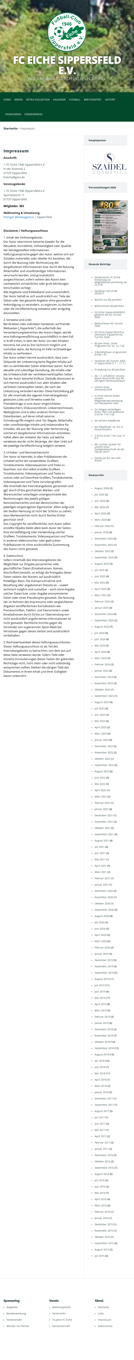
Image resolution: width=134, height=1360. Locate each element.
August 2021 (102, 840)
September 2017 (104, 1104)
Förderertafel (14, 1319)
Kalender (59, 99)
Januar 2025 (102, 607)
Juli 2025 (100, 570)
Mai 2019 (100, 997)
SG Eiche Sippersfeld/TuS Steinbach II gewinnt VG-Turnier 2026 (109, 334)
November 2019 (104, 966)
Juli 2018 (100, 1060)
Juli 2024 (100, 633)
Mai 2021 (100, 859)
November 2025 (104, 544)
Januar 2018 (102, 1092)
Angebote (12, 1307)
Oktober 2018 (102, 1042)
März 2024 (101, 658)
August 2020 (102, 916)
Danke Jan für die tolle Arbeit (108, 459)
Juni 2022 (100, 777)
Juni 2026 (100, 500)
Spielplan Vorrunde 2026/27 (106, 292)
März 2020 (101, 941)
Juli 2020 (100, 922)
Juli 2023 (100, 708)
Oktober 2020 (102, 903)
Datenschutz (105, 1326)
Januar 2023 (102, 740)
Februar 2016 (102, 1211)
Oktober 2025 (102, 551)
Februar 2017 (102, 1142)
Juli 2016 (100, 1180)
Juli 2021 (100, 846)
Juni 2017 (100, 1123)
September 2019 (104, 972)
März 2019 (101, 1010)
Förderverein (33, 114)
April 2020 (100, 935)
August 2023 (102, 702)
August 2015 (102, 1249)
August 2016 (102, 1174)
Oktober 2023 (102, 689)
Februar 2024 (102, 664)
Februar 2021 (102, 878)
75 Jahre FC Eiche (62, 1319)
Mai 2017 (100, 1130)
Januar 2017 (102, 1148)
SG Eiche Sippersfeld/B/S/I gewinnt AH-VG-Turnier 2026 (110, 315)
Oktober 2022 (102, 758)
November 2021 (104, 821)
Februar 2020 (102, 947)
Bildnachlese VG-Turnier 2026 (109, 325)
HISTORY (110, 99)
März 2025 (101, 595)
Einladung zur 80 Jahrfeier (110, 369)
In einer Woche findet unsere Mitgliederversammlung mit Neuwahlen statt (109, 399)
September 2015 (104, 1243)
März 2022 (101, 796)
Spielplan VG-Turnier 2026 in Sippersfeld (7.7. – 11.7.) (110, 362)
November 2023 (104, 683)
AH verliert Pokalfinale (107, 420)
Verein (18, 99)
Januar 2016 (102, 1218)
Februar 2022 (102, 802)
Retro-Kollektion (38, 99)
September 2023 (104, 695)
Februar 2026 (102, 526)
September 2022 (104, 765)
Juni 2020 (100, 928)
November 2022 (104, 752)
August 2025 (102, 563)
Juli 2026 (100, 494)
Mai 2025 (100, 582)
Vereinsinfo (58, 1313)
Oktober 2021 (102, 828)
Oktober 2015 (102, 1237)
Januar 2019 (102, 1023)
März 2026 (101, 519)
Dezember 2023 (104, 677)
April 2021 (100, 865)
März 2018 (101, 1086)
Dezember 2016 (104, 1155)
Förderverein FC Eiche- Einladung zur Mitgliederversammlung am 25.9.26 (111, 281)
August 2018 (102, 1054)
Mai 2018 (100, 1073)
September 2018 (104, 1048)
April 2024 (100, 651)
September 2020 (104, 909)
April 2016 (100, 1199)
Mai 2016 (100, 1193)
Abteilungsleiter (61, 1307)
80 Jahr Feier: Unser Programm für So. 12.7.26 (109, 344)
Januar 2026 (102, 532)
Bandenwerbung (16, 1313)
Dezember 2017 (104, 1098)
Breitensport (93, 99)
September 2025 (104, 557)
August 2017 (102, 1111)
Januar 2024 (102, 670)
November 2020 (104, 897)
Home (7, 99)
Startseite (10, 128)
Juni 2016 (100, 1186)
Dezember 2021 (104, 815)
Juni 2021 (100, 853)
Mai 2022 (100, 784)
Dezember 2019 (104, 960)
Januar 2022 (102, 809)
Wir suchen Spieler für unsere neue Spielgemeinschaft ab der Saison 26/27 (110, 448)
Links (101, 1313)
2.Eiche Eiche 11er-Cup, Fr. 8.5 (110, 437)
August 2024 (102, 626)
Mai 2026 (100, 507)
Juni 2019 (100, 991)
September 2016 (104, 1167)
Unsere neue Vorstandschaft (103, 388)
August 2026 (102, 488)
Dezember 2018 (104, 1029)
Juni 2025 (100, 576)
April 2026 (100, 513)
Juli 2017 (100, 1117)
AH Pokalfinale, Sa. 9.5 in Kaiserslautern (109, 428)
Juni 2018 (100, 1067)
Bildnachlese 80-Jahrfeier (109, 306)
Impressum (104, 1319)
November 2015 (104, 1230)
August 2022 (102, 771)
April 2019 (100, 1004)
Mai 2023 (100, 721)
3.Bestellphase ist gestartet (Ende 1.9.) (110, 353)
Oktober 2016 (102, 1161)
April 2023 (100, 727)
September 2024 (104, 620)
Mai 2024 (100, 645)
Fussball (74, 99)
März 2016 (101, 1205)
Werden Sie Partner (17, 1326)
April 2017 (100, 1136)
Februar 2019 (102, 1016)
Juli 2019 (100, 985)
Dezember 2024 (104, 614)
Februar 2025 (102, 601)
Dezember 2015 (104, 1224)
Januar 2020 (102, 953)
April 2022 (100, 790)
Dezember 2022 (104, 746)
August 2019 (102, 979)
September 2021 (104, 834)
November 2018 (104, 1035)
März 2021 (101, 872)
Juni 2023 (100, 714)
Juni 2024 (100, 639)
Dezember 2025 (104, 538)
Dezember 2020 (104, 891)
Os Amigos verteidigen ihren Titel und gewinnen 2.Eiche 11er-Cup (109, 412)
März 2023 (101, 733)
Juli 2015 (100, 1255)
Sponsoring (13, 114)
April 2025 (100, 589)
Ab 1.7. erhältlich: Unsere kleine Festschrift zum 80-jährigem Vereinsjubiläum (110, 378)
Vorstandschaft (61, 1326)
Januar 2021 (102, 884)
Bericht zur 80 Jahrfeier (108, 299)
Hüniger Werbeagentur (18, 217)
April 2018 (100, 1079)
